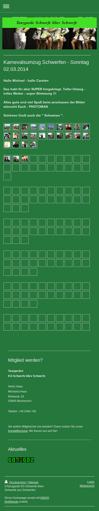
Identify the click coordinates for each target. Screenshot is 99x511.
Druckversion (18, 482)
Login (90, 482)
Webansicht (87, 485)
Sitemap (33, 482)
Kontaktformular (18, 431)
